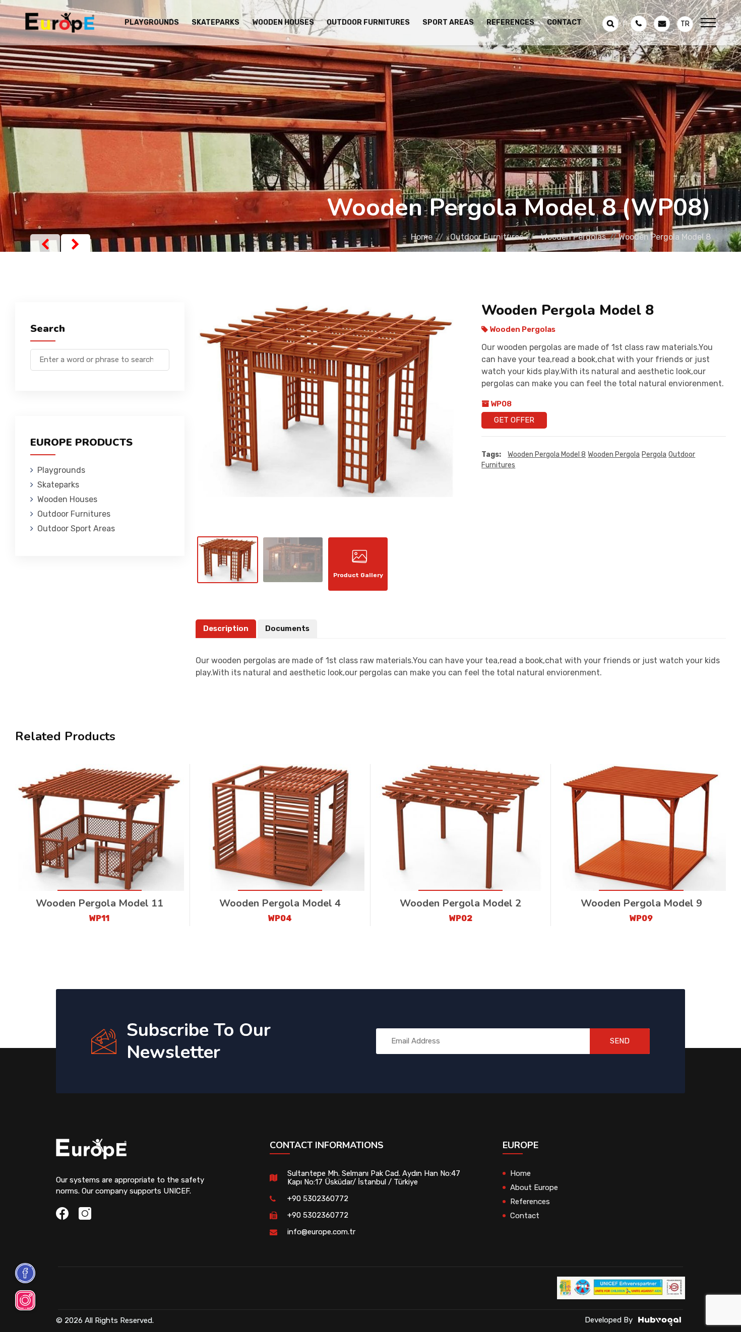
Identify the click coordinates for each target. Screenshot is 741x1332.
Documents (287, 628)
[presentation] (45, 244)
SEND (620, 1040)
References (510, 22)
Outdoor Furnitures (486, 237)
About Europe (534, 1187)
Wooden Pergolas (573, 237)
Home (422, 237)
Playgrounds (61, 470)
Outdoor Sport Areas (76, 528)
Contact (564, 22)
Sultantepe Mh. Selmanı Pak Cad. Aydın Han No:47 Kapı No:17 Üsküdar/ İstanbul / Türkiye (373, 1177)
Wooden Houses (67, 499)
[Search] (161, 355)
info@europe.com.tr (321, 1231)
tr (685, 24)
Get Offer (514, 420)
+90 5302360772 (317, 1198)
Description (226, 628)
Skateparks (58, 484)
